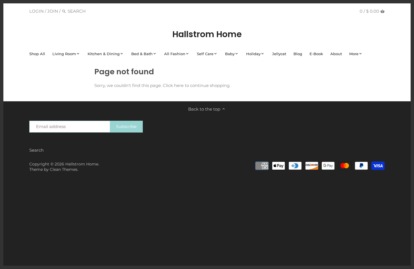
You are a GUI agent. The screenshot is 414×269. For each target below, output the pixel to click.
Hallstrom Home (207, 34)
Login (36, 11)
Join (52, 11)
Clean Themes (63, 169)
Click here (173, 85)
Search (36, 150)
